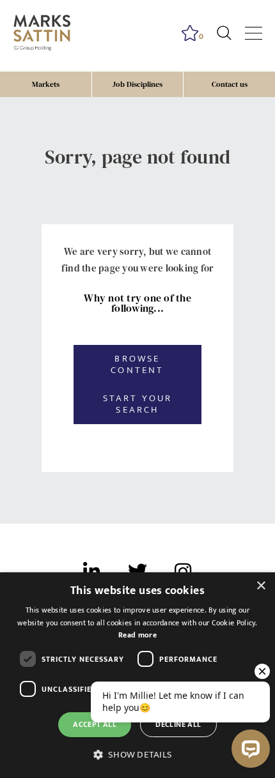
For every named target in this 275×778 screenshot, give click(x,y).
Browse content (137, 364)
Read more (137, 635)
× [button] (260, 586)
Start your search (138, 404)
